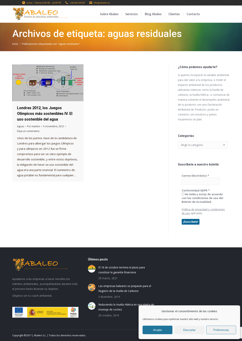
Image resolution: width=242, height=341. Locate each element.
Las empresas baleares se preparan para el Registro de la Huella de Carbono (124, 288)
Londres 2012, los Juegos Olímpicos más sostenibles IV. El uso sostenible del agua (44, 114)
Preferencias (221, 330)
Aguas (20, 126)
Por (33, 126)
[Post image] (91, 269)
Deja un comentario (28, 131)
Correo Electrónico (195, 175)
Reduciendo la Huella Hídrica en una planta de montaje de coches (126, 307)
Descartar (189, 330)
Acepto (157, 330)
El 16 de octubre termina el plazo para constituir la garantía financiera (121, 270)
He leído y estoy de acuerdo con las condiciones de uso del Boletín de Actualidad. (202, 198)
